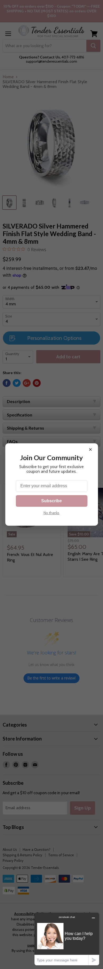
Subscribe (51, 501)
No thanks (51, 513)
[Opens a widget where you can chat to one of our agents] (66, 939)
